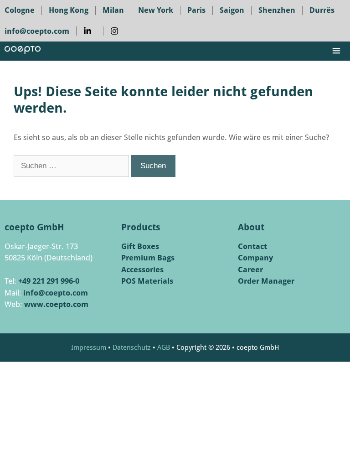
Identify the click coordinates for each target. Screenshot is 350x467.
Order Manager (266, 280)
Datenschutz (132, 347)
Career (250, 269)
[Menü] (340, 51)
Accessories (142, 269)
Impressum (88, 347)
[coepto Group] (23, 51)
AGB (163, 347)
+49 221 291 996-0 (48, 280)
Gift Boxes (140, 246)
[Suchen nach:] (72, 165)
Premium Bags (148, 257)
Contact (252, 246)
